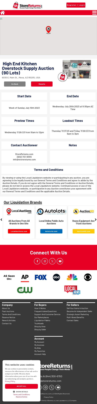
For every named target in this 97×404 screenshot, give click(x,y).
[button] (48, 30)
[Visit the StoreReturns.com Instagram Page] (45, 261)
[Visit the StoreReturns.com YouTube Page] (60, 261)
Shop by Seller (40, 329)
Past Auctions (8, 311)
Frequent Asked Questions (45, 311)
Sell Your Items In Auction (77, 308)
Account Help (40, 354)
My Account (39, 342)
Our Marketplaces (41, 317)
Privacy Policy (10, 381)
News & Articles (9, 320)
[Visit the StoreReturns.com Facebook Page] (37, 261)
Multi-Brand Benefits (75, 317)
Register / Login (76, 5)
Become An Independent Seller (79, 311)
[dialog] (21, 380)
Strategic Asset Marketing (78, 314)
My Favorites (39, 351)
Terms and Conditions (21, 394)
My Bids (37, 348)
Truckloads (39, 323)
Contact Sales (72, 320)
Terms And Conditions (11, 314)
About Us (6, 308)
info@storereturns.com (24, 159)
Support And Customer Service (47, 314)
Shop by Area (39, 326)
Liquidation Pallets (42, 320)
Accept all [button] (21, 386)
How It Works (40, 308)
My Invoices (39, 345)
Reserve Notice (8, 317)
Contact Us (6, 323)
